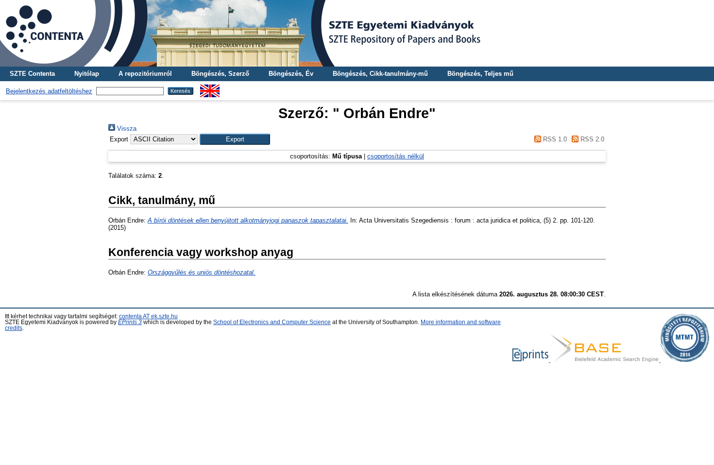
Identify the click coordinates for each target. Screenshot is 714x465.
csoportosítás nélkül (395, 156)
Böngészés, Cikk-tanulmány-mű (380, 73)
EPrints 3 (130, 322)
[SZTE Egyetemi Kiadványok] (357, 33)
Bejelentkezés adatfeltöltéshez (49, 91)
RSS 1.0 (553, 139)
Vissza (125, 128)
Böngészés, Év (291, 73)
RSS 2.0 (591, 139)
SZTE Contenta (32, 73)
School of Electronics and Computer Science (272, 322)
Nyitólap (86, 73)
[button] (235, 139)
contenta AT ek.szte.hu (148, 316)
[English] (210, 88)
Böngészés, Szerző (220, 73)
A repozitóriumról (145, 73)
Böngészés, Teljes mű (480, 73)
